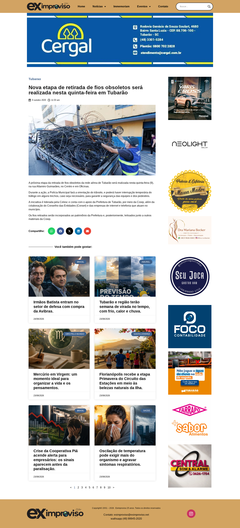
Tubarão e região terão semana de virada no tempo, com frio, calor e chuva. (124, 306)
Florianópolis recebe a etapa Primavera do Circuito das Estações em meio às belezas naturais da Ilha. (124, 381)
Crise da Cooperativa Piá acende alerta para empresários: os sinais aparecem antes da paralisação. (55, 460)
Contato (163, 6)
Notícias (98, 6)
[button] (51, 231)
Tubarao (35, 79)
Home (81, 6)
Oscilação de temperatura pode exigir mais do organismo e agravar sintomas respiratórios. (122, 458)
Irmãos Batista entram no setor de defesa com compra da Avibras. (58, 306)
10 (109, 487)
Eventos (142, 6)
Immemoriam (121, 6)
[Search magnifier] (209, 6)
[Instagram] (191, 513)
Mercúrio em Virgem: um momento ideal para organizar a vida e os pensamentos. (55, 381)
